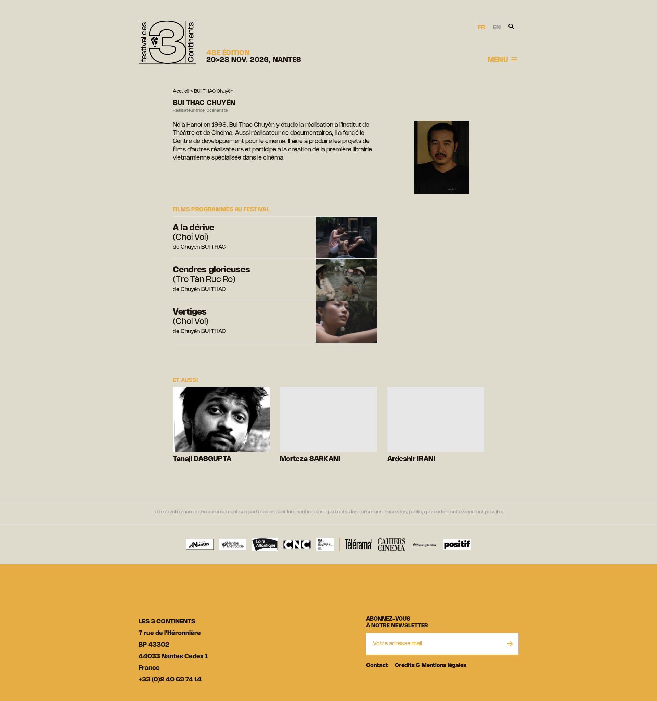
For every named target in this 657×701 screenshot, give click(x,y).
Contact (377, 665)
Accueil (181, 91)
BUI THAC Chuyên (213, 91)
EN (497, 27)
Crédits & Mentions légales (430, 665)
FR (481, 27)
